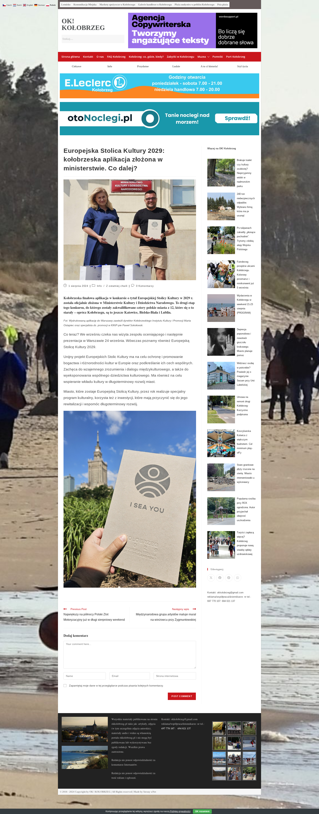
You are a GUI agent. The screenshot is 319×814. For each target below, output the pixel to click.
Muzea (202, 56)
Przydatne (143, 66)
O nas (100, 56)
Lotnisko (66, 4)
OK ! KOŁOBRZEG (100, 791)
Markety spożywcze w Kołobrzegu (117, 4)
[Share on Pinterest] (228, 578)
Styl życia (242, 66)
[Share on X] (211, 578)
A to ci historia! (209, 66)
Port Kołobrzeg (235, 56)
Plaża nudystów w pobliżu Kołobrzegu (194, 4)
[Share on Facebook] (220, 578)
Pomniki (217, 56)
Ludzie (176, 66)
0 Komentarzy (145, 285)
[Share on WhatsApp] (237, 578)
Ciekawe (76, 66)
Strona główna (70, 56)
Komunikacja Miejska (85, 4)
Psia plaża (222, 4)
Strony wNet (149, 791)
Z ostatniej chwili (116, 285)
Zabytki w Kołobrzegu (180, 56)
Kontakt (88, 56)
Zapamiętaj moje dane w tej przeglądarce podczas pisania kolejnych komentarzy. (116, 685)
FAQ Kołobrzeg (116, 56)
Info (109, 66)
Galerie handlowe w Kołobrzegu (155, 4)
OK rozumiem (202, 811)
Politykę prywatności (180, 811)
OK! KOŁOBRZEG (83, 24)
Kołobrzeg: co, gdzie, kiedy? (146, 56)
